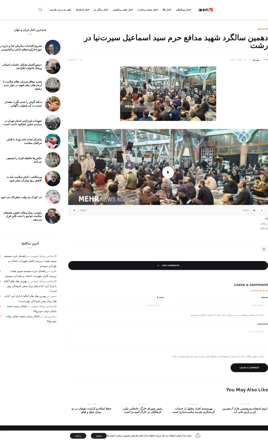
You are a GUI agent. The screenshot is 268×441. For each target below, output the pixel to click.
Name (264, 297)
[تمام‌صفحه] (262, 210)
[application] (168, 172)
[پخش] (74, 210)
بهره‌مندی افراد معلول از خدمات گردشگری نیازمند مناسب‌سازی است (193, 410)
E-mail (160, 297)
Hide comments (170, 265)
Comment (262, 324)
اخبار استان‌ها (263, 29)
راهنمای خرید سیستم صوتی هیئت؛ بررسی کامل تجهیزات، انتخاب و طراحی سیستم (30, 261)
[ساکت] (254, 210)
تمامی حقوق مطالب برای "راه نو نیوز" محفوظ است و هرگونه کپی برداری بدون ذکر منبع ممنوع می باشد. (218, 356)
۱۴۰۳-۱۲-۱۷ (244, 404)
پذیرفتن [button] (98, 436)
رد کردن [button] (78, 436)
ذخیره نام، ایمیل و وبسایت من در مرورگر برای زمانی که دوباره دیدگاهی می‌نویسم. (227, 315)
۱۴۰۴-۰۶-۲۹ (91, 404)
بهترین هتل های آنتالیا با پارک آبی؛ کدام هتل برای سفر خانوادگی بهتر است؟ (30, 286)
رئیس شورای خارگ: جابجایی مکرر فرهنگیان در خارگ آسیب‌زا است (143, 410)
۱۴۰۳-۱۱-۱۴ (193, 404)
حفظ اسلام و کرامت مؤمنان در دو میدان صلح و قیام (91, 410)
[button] (168, 172)
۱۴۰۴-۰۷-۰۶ (142, 404)
